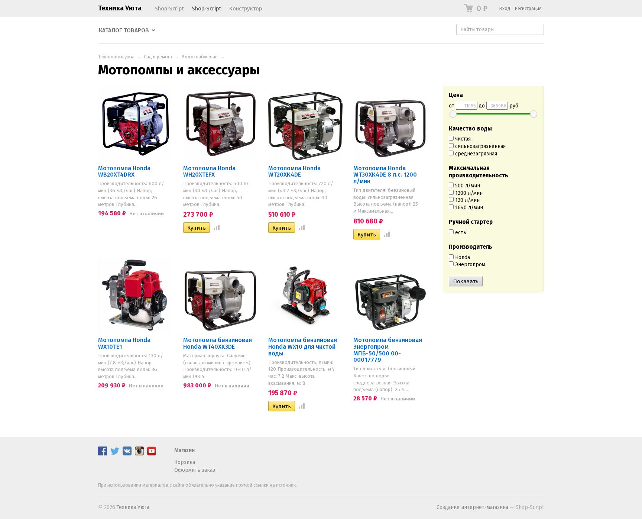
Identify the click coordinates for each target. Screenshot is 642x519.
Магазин (184, 450)
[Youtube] (151, 453)
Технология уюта (116, 56)
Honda (462, 257)
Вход (504, 8)
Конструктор (245, 8)
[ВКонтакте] (127, 453)
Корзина (184, 462)
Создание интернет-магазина (472, 507)
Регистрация (528, 8)
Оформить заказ (194, 470)
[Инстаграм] (139, 453)
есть (460, 232)
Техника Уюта (120, 8)
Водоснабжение (200, 56)
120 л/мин (467, 200)
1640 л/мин (468, 207)
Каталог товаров (124, 30)
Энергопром (469, 264)
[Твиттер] (114, 453)
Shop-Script (169, 8)
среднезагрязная (475, 154)
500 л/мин (467, 186)
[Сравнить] (215, 228)
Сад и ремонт (158, 56)
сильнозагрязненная (480, 146)
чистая (462, 139)
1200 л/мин (468, 193)
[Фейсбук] (102, 453)
